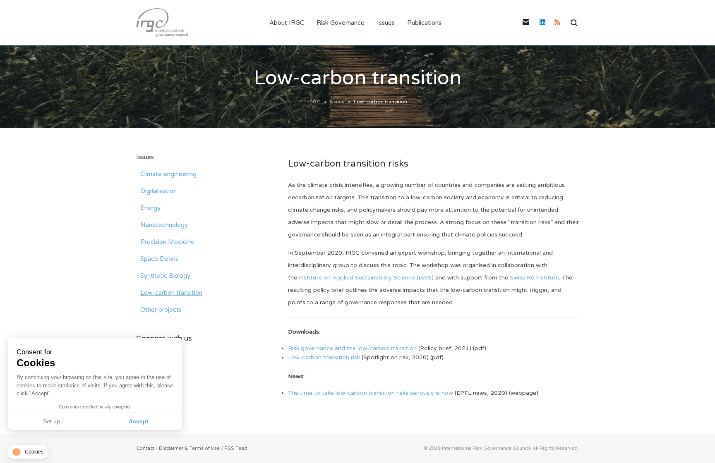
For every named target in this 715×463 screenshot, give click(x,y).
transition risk (341, 357)
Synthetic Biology (165, 275)
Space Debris (159, 259)
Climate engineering (168, 174)
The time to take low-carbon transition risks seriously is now (370, 392)
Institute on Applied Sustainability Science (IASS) (366, 277)
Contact (145, 448)
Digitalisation (158, 191)
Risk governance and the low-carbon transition (353, 348)
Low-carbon (305, 357)
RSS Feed (235, 448)
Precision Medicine (167, 242)
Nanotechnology (164, 225)
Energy (150, 208)
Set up (51, 421)
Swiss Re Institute (534, 277)
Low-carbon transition (171, 292)
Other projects (161, 309)
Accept (139, 421)
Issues (145, 157)
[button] (27, 452)
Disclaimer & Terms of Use (189, 448)
